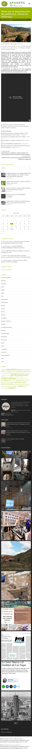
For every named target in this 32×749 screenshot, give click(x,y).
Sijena (2, 346)
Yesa (2, 361)
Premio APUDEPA (5, 333)
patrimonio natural (5, 127)
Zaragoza (12, 388)
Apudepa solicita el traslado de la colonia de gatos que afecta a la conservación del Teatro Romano (18, 202)
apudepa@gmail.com (9, 414)
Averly (2, 286)
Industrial (3, 314)
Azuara (23, 371)
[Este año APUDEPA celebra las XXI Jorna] (16, 555)
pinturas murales (21, 384)
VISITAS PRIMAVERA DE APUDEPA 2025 (11, 143)
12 (11, 223)
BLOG (19, 43)
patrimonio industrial (7, 384)
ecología (3, 308)
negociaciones (6, 382)
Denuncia (3, 305)
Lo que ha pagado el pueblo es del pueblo (15, 439)
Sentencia (15, 386)
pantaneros (10, 126)
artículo (14, 371)
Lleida (10, 380)
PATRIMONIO (12, 382)
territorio (26, 386)
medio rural (19, 380)
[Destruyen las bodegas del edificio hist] (16, 585)
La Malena (5, 380)
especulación (6, 377)
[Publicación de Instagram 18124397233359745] (16, 465)
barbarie (28, 371)
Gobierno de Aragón (20, 377)
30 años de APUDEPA (6, 277)
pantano (16, 126)
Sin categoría (4, 349)
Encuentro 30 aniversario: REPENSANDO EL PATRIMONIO (16, 195)
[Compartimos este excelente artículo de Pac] (16, 676)
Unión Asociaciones (5, 355)
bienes (6, 373)
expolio (11, 377)
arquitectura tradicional (7, 371)
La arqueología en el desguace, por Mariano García (13, 140)
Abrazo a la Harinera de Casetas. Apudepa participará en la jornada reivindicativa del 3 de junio (18, 189)
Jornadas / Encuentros (6, 321)
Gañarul (2, 311)
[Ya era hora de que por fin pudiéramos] (16, 706)
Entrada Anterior (15, 153)
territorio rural (4, 352)
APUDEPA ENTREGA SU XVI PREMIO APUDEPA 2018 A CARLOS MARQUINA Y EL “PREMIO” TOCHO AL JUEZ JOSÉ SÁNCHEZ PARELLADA (18, 175)
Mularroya (22, 124)
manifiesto (13, 380)
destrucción (23, 375)
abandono (3, 369)
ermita (2, 377)
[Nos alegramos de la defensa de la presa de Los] (16, 646)
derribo (14, 375)
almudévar (3, 280)
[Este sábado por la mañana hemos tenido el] (16, 495)
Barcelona (3, 373)
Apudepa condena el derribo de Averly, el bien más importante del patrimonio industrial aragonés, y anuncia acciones (18, 432)
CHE (2, 296)
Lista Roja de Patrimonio (6, 327)
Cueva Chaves (7, 375)
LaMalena (3, 324)
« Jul (2, 233)
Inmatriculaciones (8, 379)
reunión (6, 386)
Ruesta (2, 342)
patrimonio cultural (20, 382)
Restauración (4, 339)
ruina (8, 386)
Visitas (2, 358)
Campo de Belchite (23, 373)
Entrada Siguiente (16, 158)
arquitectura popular (14, 124)
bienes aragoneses (13, 373)
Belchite (3, 290)
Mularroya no (4, 126)
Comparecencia (4, 299)
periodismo (15, 384)
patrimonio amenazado (23, 126)
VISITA (2, 388)
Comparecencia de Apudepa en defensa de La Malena (14, 136)
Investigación (4, 318)
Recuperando (4, 336)
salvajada (11, 386)
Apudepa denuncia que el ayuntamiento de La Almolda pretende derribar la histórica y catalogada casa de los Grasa (18, 424)
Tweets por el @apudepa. (6, 269)
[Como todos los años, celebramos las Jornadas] (16, 615)
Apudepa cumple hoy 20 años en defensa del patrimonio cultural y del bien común (18, 182)
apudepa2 (14, 43)
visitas (6, 388)
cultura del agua (4, 302)
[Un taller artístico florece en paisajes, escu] (16, 525)
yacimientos (13, 127)
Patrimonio (3, 330)
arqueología (5, 124)
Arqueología (3, 283)
